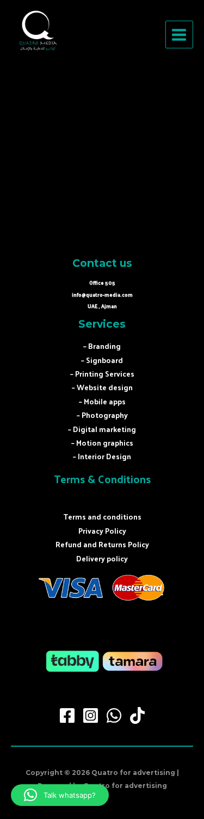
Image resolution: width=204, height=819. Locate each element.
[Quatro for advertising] (38, 35)
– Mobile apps (102, 401)
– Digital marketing (102, 429)
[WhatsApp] (114, 715)
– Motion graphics (102, 442)
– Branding (102, 346)
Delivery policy (102, 558)
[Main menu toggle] (179, 34)
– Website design (102, 387)
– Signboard (102, 360)
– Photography (102, 415)
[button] (60, 795)
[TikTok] (137, 715)
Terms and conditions (102, 516)
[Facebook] (67, 715)
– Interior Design (102, 456)
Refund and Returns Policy (102, 544)
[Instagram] (90, 715)
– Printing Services (102, 373)
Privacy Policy (102, 530)
